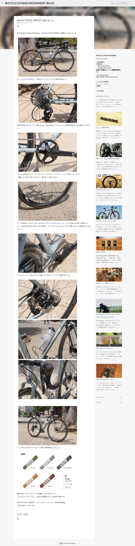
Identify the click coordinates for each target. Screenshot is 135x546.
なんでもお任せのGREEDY (26, 79)
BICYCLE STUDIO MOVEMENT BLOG (29, 3)
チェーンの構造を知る (102, 127)
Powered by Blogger (68, 543)
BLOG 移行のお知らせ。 (103, 96)
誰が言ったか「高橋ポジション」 (106, 283)
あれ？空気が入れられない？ (104, 348)
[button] (18, 26)
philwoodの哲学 (100, 252)
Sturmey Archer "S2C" (102, 189)
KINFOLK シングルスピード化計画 (106, 221)
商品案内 (26, 514)
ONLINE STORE (101, 59)
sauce (19, 514)
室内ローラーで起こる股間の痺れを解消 (107, 158)
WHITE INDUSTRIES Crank (104, 379)
